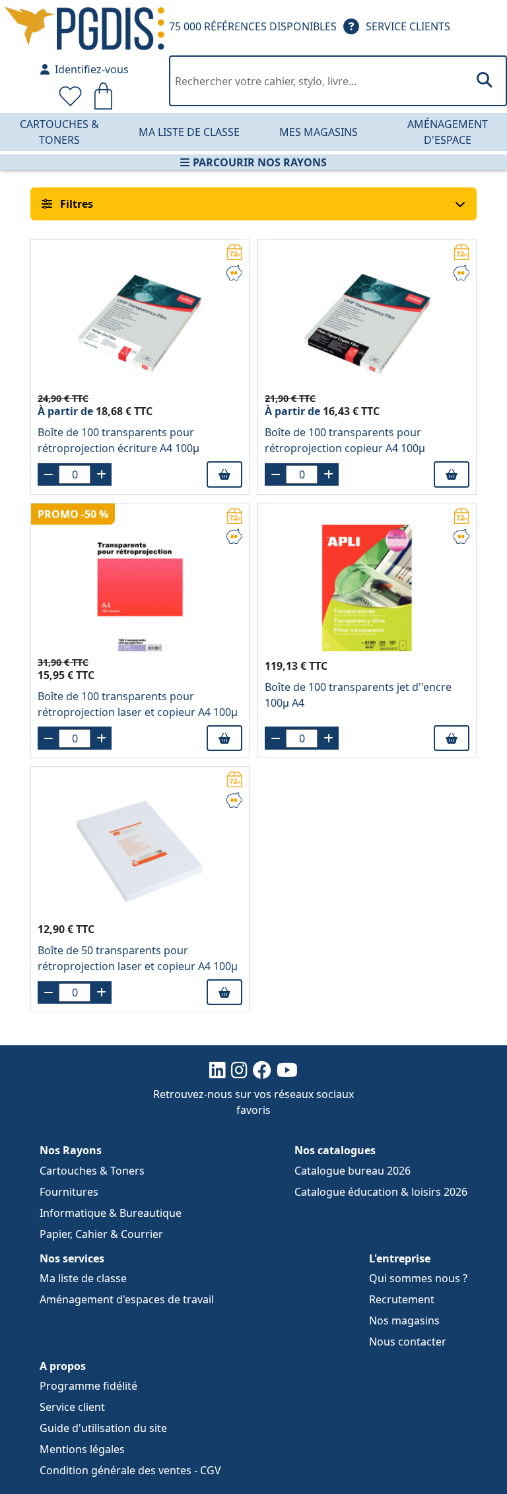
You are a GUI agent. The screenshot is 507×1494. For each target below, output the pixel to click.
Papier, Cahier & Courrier (101, 1234)
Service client (72, 1407)
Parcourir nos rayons (260, 162)
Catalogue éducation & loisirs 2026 (380, 1192)
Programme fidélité (88, 1386)
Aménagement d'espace (447, 132)
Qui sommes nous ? (418, 1278)
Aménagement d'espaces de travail (127, 1299)
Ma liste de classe (189, 132)
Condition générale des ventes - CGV (130, 1470)
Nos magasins (404, 1320)
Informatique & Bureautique (111, 1213)
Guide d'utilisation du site (103, 1428)
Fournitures (69, 1192)
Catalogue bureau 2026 (352, 1170)
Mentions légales (82, 1449)
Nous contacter (407, 1341)
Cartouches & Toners (59, 132)
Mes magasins (318, 132)
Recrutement (401, 1299)
